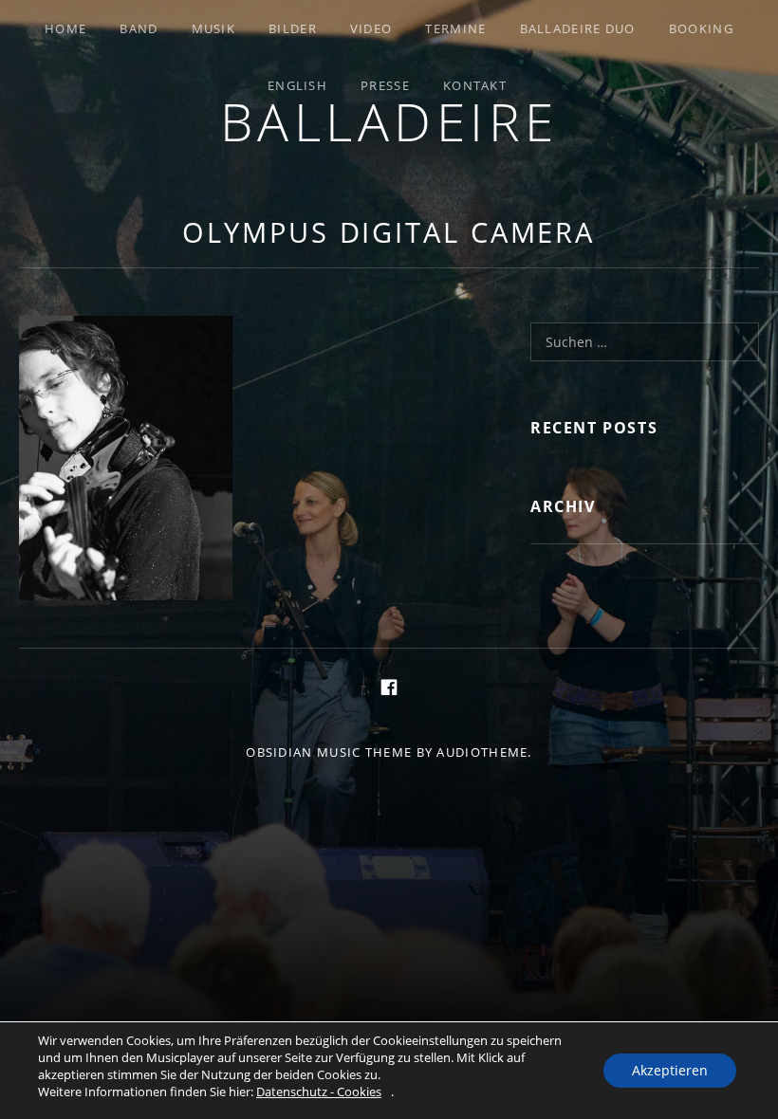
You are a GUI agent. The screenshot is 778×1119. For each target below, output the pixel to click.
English (297, 85)
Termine (455, 28)
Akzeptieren (670, 1070)
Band (138, 28)
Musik (214, 28)
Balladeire (389, 120)
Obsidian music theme (329, 752)
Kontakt (475, 85)
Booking (701, 28)
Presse (385, 85)
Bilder (293, 28)
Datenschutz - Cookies (318, 1091)
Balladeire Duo (578, 28)
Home (65, 28)
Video (371, 28)
